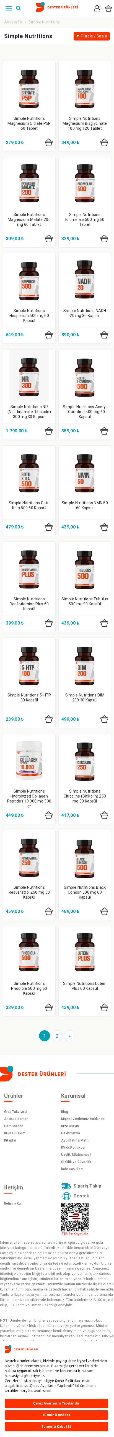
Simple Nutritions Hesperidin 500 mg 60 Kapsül (29, 315)
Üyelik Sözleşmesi (76, 1155)
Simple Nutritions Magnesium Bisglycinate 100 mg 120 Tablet (85, 123)
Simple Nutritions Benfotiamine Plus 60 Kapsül (29, 604)
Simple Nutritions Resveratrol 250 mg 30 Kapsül (29, 892)
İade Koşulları (72, 1169)
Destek (81, 1196)
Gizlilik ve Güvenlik (76, 1162)
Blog (64, 1112)
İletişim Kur (13, 1203)
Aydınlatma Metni (75, 1140)
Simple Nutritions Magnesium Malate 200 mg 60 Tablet (29, 219)
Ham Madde (14, 1126)
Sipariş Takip (87, 1186)
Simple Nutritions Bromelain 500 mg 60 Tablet (84, 219)
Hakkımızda (70, 1133)
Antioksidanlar (16, 1119)
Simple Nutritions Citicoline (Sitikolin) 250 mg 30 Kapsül (85, 796)
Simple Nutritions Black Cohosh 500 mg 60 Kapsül (85, 892)
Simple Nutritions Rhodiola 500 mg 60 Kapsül (29, 988)
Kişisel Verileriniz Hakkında (83, 1119)
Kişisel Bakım (14, 1133)
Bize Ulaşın (70, 1126)
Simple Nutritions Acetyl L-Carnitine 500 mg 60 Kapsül (85, 412)
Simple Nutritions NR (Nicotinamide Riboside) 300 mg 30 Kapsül (29, 412)
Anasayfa (13, 22)
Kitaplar (10, 1140)
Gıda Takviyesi (15, 1112)
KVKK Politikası (73, 1147)
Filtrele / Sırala (94, 36)
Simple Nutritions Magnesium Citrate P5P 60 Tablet (29, 123)
